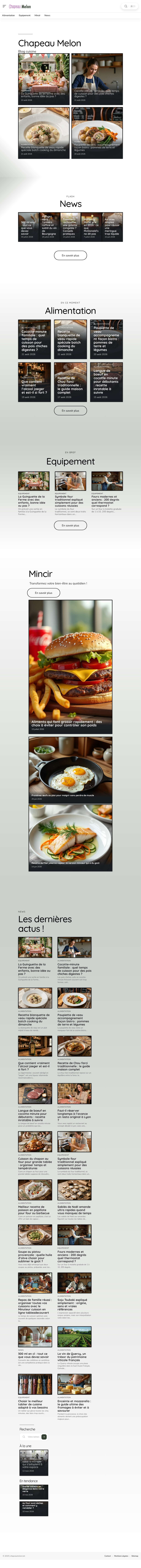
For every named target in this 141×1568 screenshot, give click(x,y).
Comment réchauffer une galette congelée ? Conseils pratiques (70, 226)
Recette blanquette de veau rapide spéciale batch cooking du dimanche (43, 149)
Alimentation (80, 88)
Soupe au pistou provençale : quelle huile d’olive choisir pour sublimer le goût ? (35, 1256)
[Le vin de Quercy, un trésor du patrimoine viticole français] (74, 1337)
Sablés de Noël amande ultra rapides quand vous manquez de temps (74, 1210)
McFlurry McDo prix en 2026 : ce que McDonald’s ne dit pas (91, 226)
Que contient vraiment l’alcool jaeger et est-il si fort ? (34, 386)
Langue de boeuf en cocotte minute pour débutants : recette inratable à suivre (106, 381)
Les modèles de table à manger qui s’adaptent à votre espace (32, 1463)
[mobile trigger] (5, 6)
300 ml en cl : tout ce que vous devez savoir (28, 228)
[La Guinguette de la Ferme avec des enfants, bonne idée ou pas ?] (43, 79)
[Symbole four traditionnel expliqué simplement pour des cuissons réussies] (70, 481)
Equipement (26, 91)
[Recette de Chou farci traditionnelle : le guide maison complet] (74, 1046)
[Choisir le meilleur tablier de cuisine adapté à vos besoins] (35, 1384)
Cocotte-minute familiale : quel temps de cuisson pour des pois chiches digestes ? (96, 93)
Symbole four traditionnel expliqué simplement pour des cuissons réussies (69, 501)
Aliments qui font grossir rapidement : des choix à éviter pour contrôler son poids (67, 723)
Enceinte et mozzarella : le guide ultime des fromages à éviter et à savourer (74, 1405)
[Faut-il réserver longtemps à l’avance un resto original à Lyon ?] (74, 1094)
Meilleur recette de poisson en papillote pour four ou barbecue (33, 1210)
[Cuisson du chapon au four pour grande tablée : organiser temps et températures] (35, 1142)
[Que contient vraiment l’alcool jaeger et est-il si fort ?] (35, 1046)
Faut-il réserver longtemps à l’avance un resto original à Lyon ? (74, 1115)
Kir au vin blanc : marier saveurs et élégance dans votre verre (33, 1488)
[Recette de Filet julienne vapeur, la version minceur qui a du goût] (70, 838)
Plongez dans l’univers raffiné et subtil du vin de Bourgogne (49, 225)
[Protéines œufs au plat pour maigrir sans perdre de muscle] (70, 770)
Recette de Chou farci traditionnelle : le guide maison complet (70, 385)
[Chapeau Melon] (19, 6)
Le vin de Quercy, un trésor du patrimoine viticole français (72, 1357)
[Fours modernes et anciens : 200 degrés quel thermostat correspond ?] (107, 481)
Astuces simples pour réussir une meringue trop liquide (112, 226)
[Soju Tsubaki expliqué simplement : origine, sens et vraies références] (74, 1283)
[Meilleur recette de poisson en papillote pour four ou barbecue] (35, 1190)
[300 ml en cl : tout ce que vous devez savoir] (35, 1337)
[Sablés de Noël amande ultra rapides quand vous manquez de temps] (74, 1190)
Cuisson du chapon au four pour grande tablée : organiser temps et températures (35, 1163)
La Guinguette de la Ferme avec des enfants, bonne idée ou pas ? (43, 95)
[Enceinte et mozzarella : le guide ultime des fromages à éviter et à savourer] (74, 1384)
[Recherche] (126, 6)
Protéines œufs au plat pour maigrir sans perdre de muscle (63, 795)
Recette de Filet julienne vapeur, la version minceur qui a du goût (66, 863)
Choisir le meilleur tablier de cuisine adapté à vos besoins (33, 1404)
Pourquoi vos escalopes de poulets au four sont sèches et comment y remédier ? (33, 1503)
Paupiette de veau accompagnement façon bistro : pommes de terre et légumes (97, 147)
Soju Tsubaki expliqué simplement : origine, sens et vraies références (72, 1304)
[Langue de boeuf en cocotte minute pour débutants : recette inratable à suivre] (35, 1094)
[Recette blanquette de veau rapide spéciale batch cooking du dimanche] (43, 133)
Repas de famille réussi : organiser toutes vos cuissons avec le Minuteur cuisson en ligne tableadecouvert (35, 1306)
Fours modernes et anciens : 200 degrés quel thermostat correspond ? (105, 501)
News (21, 1350)
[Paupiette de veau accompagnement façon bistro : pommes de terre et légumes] (97, 133)
